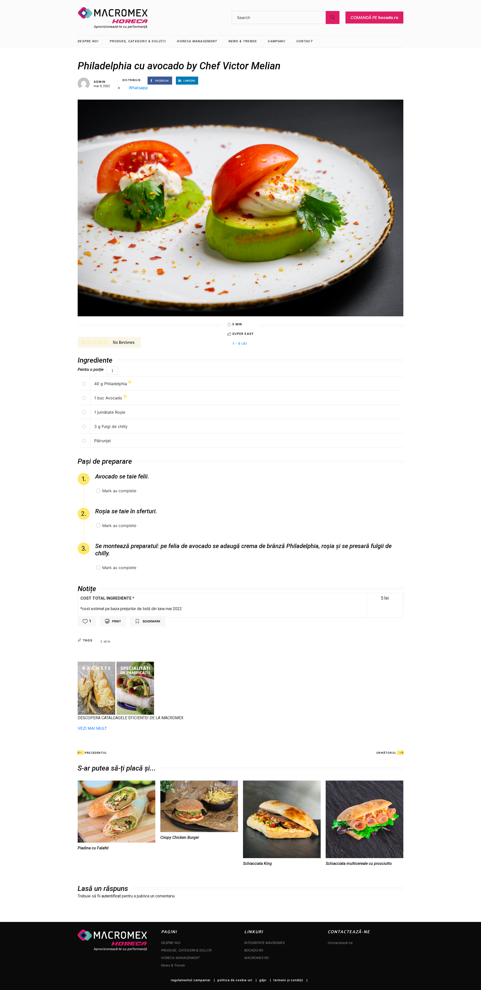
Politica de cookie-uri (234, 980)
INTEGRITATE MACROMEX (264, 943)
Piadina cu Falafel (93, 848)
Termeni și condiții (288, 980)
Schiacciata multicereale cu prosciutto (359, 863)
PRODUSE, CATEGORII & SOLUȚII (186, 950)
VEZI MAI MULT (92, 728)
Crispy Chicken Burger (179, 837)
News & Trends (173, 965)
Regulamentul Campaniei (190, 980)
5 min (105, 641)
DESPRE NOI (170, 943)
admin (99, 82)
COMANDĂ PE (374, 17)
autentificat (111, 896)
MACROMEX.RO (256, 958)
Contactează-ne (340, 943)
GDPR (263, 980)
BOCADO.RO (253, 950)
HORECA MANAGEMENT (180, 958)
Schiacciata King (257, 863)
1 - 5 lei (239, 343)
